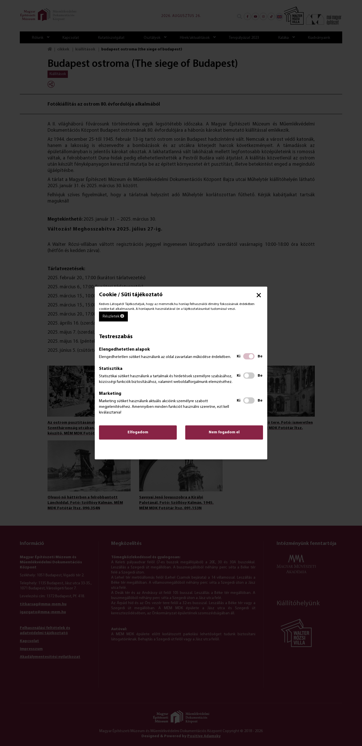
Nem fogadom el (224, 432)
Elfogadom (138, 432)
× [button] (258, 295)
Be (260, 356)
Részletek (111, 316)
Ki (238, 356)
